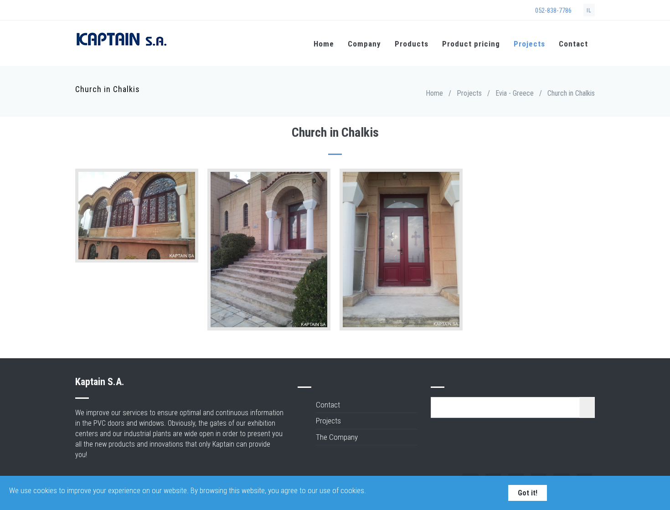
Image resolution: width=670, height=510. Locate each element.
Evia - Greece (514, 93)
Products (411, 43)
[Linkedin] (116, 11)
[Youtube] (127, 11)
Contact (573, 43)
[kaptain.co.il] (120, 44)
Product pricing (471, 43)
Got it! (527, 493)
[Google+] (92, 11)
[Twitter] (104, 11)
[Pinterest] (139, 11)
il (589, 10)
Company (364, 43)
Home (324, 43)
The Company (337, 437)
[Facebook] (80, 11)
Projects (529, 43)
